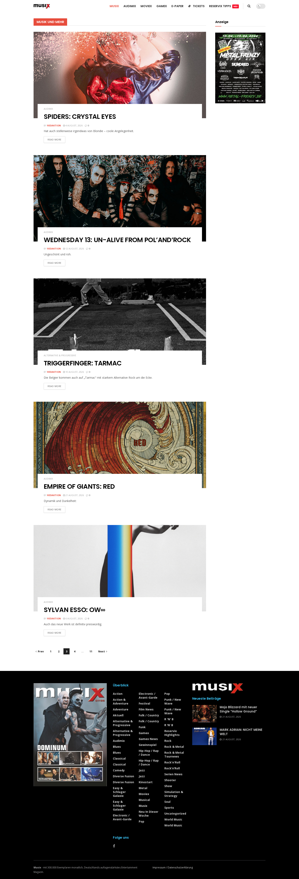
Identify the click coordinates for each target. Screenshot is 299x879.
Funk (142, 727)
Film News (146, 709)
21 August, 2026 (74, 495)
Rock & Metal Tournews (174, 754)
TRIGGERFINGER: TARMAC (83, 363)
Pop (141, 821)
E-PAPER (177, 6)
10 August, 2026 (74, 371)
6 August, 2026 (74, 618)
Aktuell (118, 715)
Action (117, 694)
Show (168, 786)
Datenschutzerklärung (180, 867)
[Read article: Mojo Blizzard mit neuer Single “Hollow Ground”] (204, 713)
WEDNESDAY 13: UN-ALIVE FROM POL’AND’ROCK (117, 239)
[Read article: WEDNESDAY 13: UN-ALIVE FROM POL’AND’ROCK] (120, 198)
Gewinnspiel (147, 745)
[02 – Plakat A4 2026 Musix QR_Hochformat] (240, 67)
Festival (144, 703)
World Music (173, 819)
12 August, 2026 (74, 248)
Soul (167, 802)
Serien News (173, 774)
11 (90, 651)
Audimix (48, 109)
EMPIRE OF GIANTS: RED (79, 486)
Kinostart (146, 782)
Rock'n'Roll (172, 762)
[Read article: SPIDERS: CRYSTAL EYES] (120, 75)
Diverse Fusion (123, 776)
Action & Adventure (120, 701)
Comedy (119, 770)
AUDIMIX (129, 6)
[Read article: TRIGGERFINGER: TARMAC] (120, 321)
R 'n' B (169, 719)
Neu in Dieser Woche (148, 813)
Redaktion (54, 125)
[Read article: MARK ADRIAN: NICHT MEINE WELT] (204, 736)
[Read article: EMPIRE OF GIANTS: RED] (120, 445)
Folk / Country (149, 715)
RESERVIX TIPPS (223, 6)
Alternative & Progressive (60, 355)
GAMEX (161, 6)
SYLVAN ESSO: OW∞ (74, 609)
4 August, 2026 (74, 125)
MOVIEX (146, 6)
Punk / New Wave (172, 701)
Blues (117, 747)
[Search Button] (249, 6)
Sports (169, 808)
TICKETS (199, 6)
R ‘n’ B (168, 725)
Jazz (142, 770)
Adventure (120, 709)
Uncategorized (175, 813)
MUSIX (114, 6)
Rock (167, 741)
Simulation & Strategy (173, 794)
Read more (56, 138)
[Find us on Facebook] (114, 846)
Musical (144, 800)
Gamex (144, 733)
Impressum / (160, 867)
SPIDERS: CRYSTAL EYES (80, 116)
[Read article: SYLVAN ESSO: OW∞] (120, 568)
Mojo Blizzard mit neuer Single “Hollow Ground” (238, 709)
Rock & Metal (174, 747)
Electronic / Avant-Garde (122, 817)
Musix (143, 806)
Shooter (170, 780)
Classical (119, 758)
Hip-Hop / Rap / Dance (149, 753)
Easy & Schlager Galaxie (119, 792)
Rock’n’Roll (172, 768)
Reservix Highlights (172, 733)
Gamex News (148, 739)
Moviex (144, 794)
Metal (143, 788)
